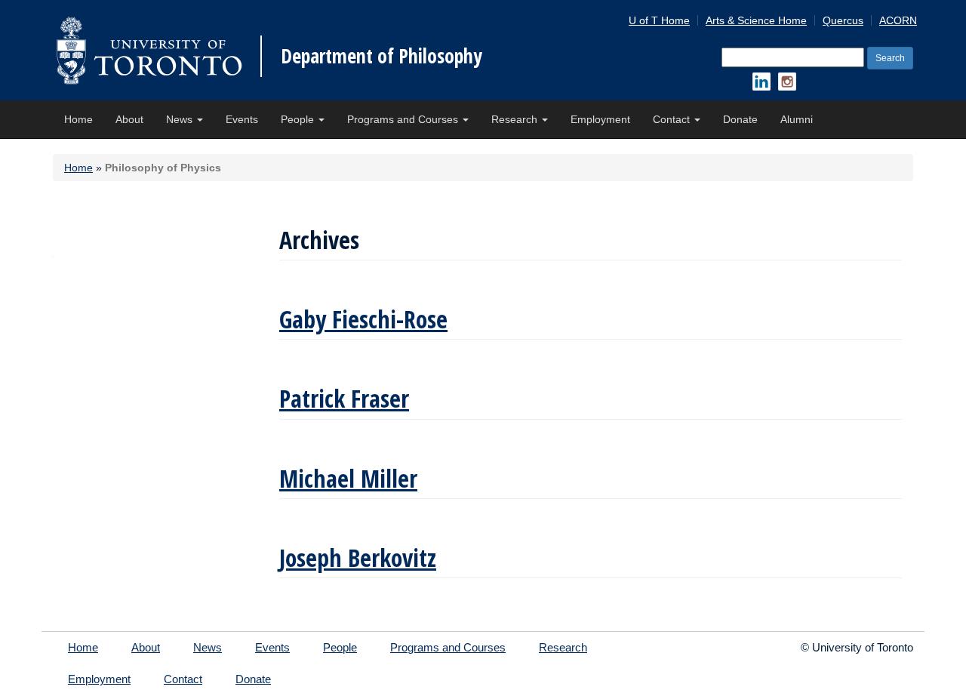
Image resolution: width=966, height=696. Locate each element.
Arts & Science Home (756, 20)
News (180, 119)
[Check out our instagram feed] (787, 81)
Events (242, 119)
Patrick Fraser (344, 398)
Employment (600, 119)
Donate (740, 119)
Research (515, 119)
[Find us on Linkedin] (761, 81)
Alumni (796, 119)
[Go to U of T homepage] (149, 50)
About (129, 119)
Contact (673, 119)
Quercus (843, 20)
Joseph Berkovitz (357, 557)
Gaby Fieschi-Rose (363, 319)
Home (78, 119)
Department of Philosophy (381, 55)
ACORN (898, 20)
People (299, 119)
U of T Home (659, 20)
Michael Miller (348, 478)
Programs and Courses (404, 119)
